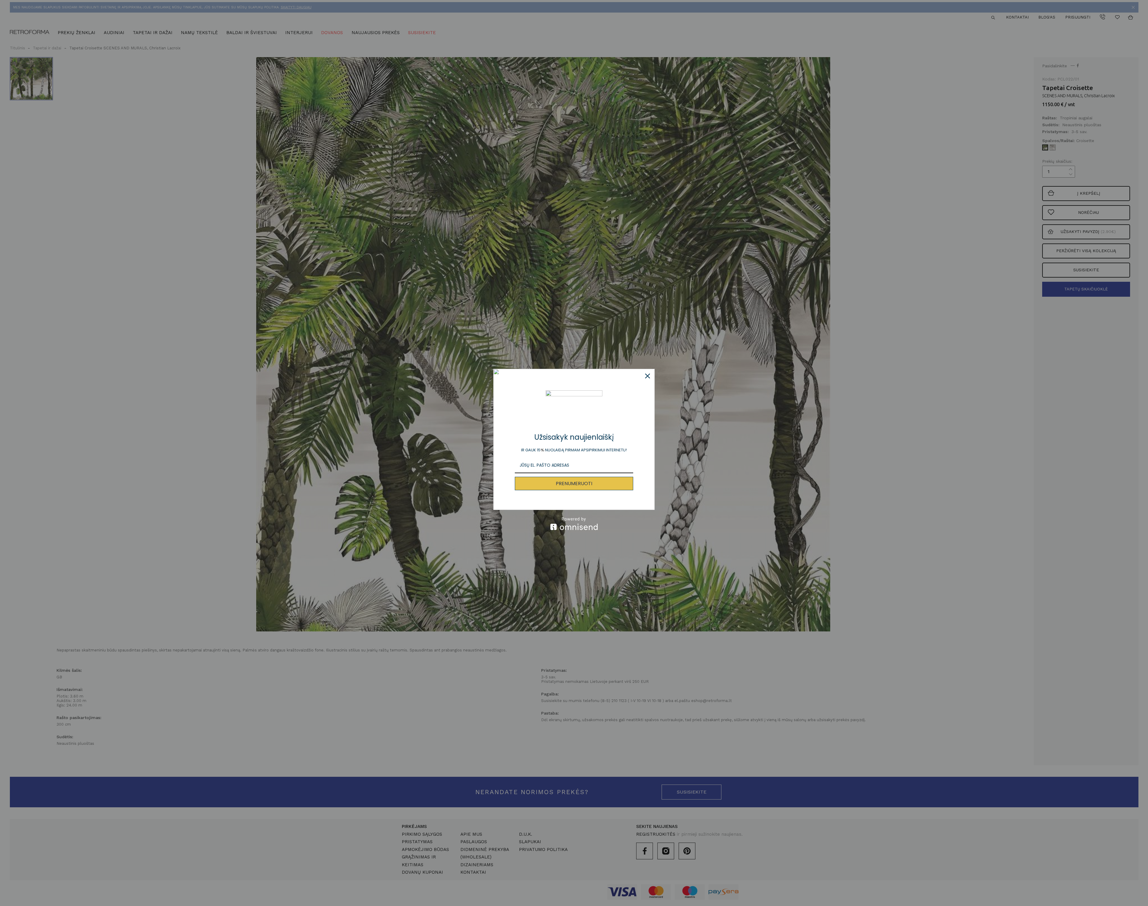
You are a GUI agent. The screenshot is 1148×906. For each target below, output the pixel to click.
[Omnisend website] (574, 523)
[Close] (647, 376)
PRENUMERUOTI (574, 483)
